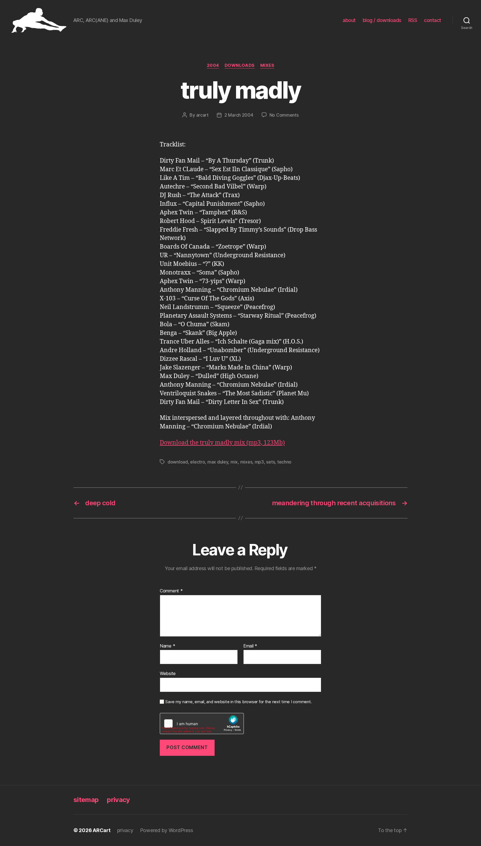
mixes (267, 65)
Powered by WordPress (166, 830)
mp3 (259, 462)
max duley (217, 462)
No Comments (284, 115)
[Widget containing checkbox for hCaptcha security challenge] (202, 723)
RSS (412, 20)
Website (168, 673)
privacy (118, 800)
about (349, 20)
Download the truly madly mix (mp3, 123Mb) (222, 443)
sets (270, 462)
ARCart (101, 830)
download (178, 462)
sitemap (86, 800)
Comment (171, 591)
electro (197, 462)
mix (234, 462)
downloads (240, 65)
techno (284, 462)
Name (167, 646)
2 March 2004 (238, 115)
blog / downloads (382, 20)
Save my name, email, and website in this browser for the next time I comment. (238, 701)
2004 (213, 65)
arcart (202, 115)
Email (250, 646)
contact (432, 20)
